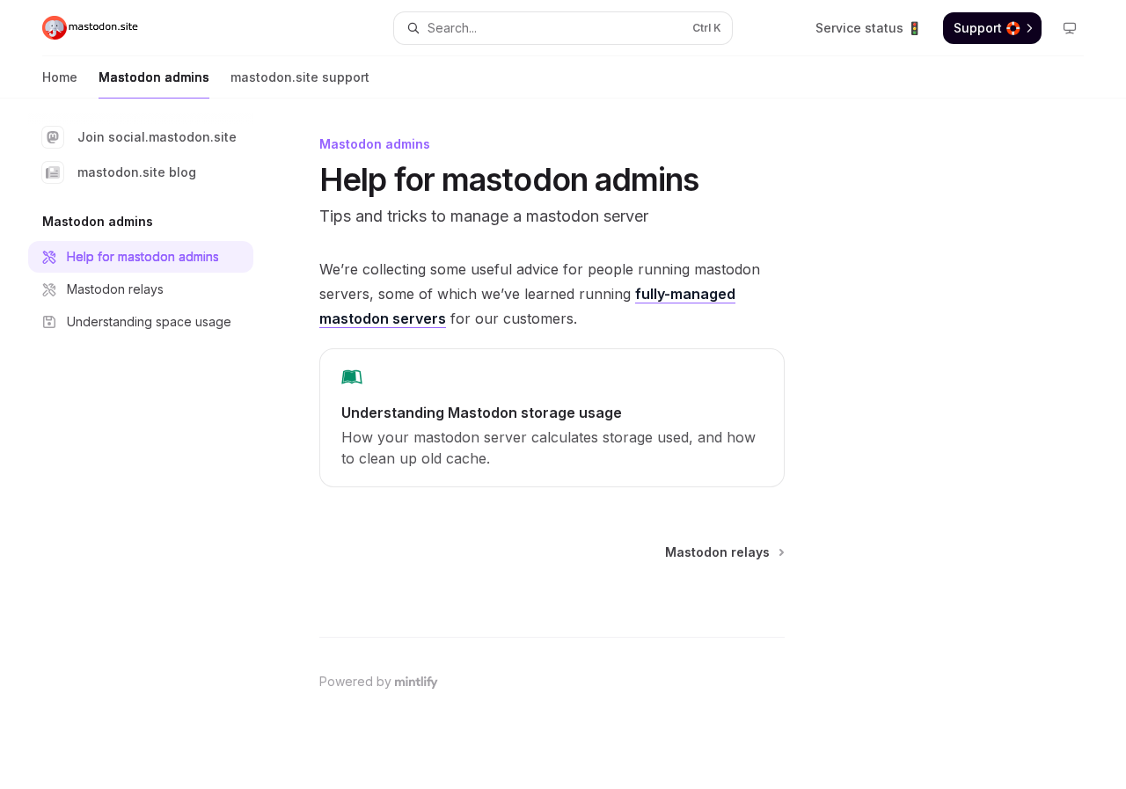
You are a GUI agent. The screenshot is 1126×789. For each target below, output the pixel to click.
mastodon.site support (299, 76)
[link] (552, 417)
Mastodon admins (154, 76)
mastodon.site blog (136, 171)
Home (59, 76)
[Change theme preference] (1070, 28)
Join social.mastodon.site (157, 136)
